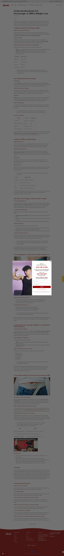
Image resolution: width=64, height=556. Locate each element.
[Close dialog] (50, 261)
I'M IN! (41, 286)
